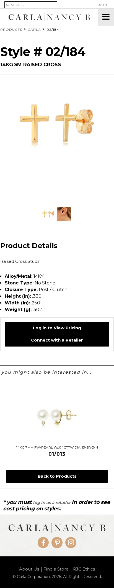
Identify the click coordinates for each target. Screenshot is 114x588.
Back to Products (57, 476)
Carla (34, 29)
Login (101, 5)
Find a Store (56, 569)
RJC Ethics (84, 569)
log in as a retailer (51, 502)
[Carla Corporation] (49, 17)
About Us (29, 569)
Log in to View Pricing (57, 327)
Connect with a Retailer (57, 340)
